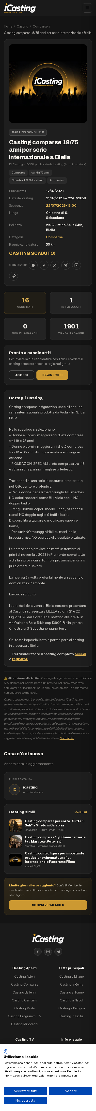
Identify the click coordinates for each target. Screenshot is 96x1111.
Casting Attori (24, 976)
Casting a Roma (71, 984)
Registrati (52, 375)
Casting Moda (24, 1008)
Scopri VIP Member (48, 905)
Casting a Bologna (71, 1008)
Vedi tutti (81, 812)
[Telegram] (58, 952)
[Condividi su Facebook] (44, 265)
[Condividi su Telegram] (65, 265)
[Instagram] (48, 952)
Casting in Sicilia (71, 1016)
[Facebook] (38, 952)
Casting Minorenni (24, 1024)
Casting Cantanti (24, 1000)
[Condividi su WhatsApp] (33, 265)
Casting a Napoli (71, 1000)
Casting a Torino (72, 992)
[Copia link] (13, 276)
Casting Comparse (24, 984)
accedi (80, 654)
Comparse (40, 26)
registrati (20, 659)
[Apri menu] (87, 8)
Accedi (21, 375)
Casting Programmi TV (24, 1016)
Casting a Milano (71, 976)
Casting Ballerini (24, 992)
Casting (22, 26)
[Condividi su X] (54, 265)
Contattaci (67, 738)
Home (8, 26)
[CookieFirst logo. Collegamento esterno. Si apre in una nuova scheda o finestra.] (5, 1051)
